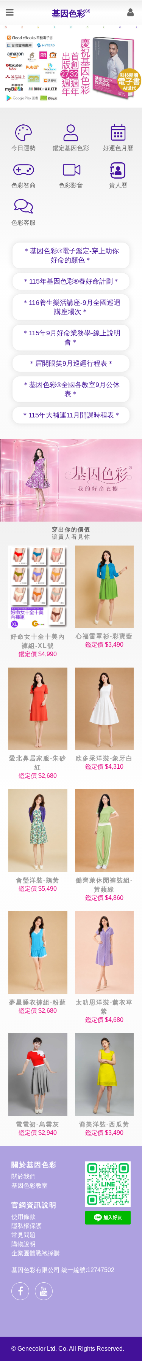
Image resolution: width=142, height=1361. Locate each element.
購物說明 (23, 1244)
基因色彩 (71, 12)
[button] (39, 103)
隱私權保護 (26, 1226)
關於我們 (23, 1176)
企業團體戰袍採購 (35, 1253)
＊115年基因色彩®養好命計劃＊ (71, 281)
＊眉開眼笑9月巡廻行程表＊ (71, 363)
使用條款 (23, 1216)
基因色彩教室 (29, 1185)
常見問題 (23, 1235)
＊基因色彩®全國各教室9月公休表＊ (71, 389)
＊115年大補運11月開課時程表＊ (71, 415)
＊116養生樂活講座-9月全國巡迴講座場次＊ (71, 307)
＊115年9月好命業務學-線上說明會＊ (71, 337)
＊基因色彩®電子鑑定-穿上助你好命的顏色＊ (71, 255)
